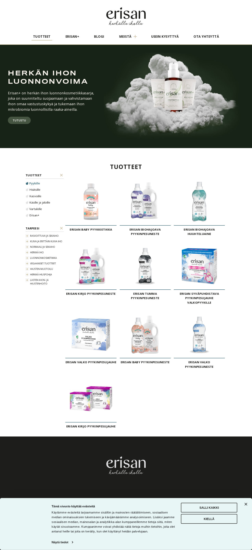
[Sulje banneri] (246, 504)
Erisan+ (72, 36)
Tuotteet (42, 36)
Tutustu (19, 120)
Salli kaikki (209, 507)
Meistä (125, 36)
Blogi (99, 36)
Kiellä (209, 518)
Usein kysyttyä (165, 36)
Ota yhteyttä (206, 36)
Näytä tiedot (60, 542)
